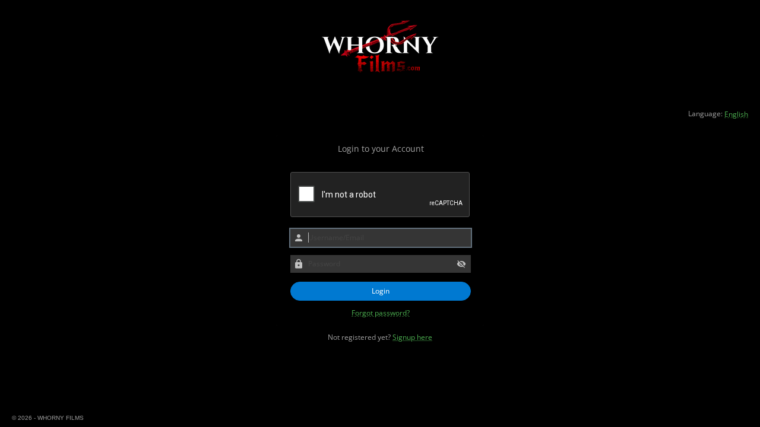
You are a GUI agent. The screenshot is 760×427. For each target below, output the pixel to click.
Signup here (412, 337)
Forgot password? (381, 313)
